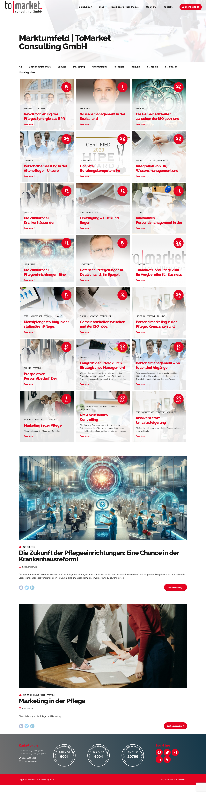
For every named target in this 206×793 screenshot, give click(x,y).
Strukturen (39, 108)
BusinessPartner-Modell (125, 7)
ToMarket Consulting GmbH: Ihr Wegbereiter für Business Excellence (159, 274)
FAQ (162, 779)
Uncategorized (86, 160)
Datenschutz (181, 779)
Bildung (27, 368)
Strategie (28, 108)
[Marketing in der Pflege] (103, 646)
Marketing (28, 160)
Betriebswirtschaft (89, 212)
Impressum (170, 779)
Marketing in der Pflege (43, 425)
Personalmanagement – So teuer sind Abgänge (158, 365)
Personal (140, 160)
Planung (58, 316)
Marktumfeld (29, 264)
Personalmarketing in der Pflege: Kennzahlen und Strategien (156, 326)
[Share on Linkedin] (32, 587)
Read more (28, 124)
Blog (101, 7)
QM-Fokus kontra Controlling (94, 417)
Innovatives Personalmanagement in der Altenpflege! (159, 222)
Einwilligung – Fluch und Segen (99, 220)
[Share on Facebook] (21, 587)
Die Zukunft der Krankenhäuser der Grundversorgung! (39, 222)
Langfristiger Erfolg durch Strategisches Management (102, 365)
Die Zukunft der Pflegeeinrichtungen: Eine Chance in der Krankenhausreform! (99, 556)
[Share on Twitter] (27, 587)
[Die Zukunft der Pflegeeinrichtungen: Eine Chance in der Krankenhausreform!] (103, 498)
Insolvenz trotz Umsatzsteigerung (151, 420)
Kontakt (168, 7)
